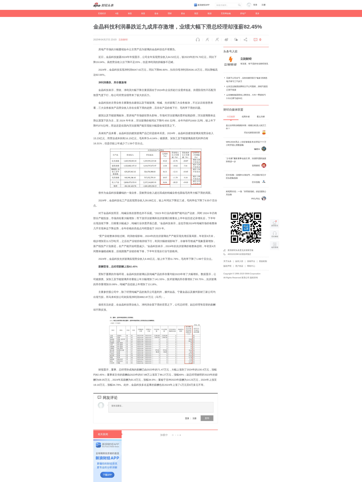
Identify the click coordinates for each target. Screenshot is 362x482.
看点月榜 (261, 116)
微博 (226, 40)
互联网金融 (226, 13)
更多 (257, 13)
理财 (170, 13)
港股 (130, 13)
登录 (187, 418)
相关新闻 (103, 434)
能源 (210, 13)
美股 (143, 13)
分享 (245, 40)
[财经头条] (103, 5)
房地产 (243, 13)
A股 (116, 13)
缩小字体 (207, 40)
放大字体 (216, 40)
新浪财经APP (203, 5)
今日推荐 (231, 116)
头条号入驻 (230, 51)
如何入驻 (239, 261)
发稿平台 (251, 261)
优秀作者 (246, 116)
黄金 (183, 13)
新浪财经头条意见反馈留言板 (240, 250)
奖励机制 (263, 261)
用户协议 (239, 266)
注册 (264, 5)
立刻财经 (123, 39)
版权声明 (227, 266)
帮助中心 (251, 266)
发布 (207, 418)
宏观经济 (102, 13)
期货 (196, 13)
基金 (156, 13)
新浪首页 (274, 226)
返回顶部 (274, 258)
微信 (235, 40)
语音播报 (197, 40)
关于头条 (227, 261)
